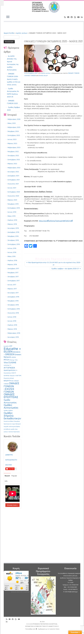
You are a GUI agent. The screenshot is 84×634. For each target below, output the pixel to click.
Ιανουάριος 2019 (13, 228)
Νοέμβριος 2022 (13, 151)
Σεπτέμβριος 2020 (14, 192)
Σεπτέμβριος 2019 (14, 208)
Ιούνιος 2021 (12, 188)
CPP (10, 346)
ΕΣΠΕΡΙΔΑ (6, 375)
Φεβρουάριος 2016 (14, 333)
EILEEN (8, 351)
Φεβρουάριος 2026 (14, 119)
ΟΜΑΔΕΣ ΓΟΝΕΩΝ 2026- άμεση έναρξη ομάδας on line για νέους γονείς (13, 79)
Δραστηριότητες (10, 370)
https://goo (43, 221)
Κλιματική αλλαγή (9, 378)
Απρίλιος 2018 (12, 260)
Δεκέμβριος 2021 (13, 176)
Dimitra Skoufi (43, 75)
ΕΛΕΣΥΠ (13, 373)
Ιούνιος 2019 (12, 212)
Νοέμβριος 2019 (13, 204)
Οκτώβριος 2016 (13, 305)
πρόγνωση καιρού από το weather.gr (20, 591)
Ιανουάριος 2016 (13, 337)
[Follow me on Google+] (75, 17)
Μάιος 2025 (12, 123)
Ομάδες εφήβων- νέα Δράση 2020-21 (66, 268)
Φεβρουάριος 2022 (14, 167)
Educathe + (12, 349)
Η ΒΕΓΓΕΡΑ (18, 375)
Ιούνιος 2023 (12, 139)
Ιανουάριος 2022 (13, 172)
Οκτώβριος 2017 (13, 276)
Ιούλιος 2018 (12, 248)
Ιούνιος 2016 (12, 321)
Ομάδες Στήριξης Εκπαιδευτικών (12, 416)
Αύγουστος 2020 (13, 196)
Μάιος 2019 (11, 216)
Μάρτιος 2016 (12, 329)
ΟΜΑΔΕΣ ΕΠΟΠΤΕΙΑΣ (11, 396)
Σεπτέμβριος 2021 (14, 180)
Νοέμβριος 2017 (13, 272)
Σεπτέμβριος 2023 (14, 135)
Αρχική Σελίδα (9, 33)
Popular (14, 476)
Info (6, 481)
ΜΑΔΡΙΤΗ (7, 381)
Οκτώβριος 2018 (13, 240)
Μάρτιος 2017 (12, 289)
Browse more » (12, 505)
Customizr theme (54, 629)
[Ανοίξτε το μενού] (8, 17)
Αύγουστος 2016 (13, 313)
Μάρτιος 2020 (12, 200)
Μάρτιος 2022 (12, 163)
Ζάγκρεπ (12, 375)
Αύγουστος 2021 (13, 184)
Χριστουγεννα (7, 424)
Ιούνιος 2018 (12, 252)
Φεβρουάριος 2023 (14, 147)
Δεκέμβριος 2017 (13, 268)
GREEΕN (13, 357)
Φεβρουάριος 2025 (14, 127)
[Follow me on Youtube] (79, 17)
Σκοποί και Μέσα (8, 421)
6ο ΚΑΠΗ (6, 346)
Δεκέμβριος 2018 (13, 232)
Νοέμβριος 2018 (13, 236)
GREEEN (9, 354)
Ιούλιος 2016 (12, 317)
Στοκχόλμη (17, 421)
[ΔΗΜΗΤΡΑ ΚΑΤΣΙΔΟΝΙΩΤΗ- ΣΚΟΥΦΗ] (12, 446)
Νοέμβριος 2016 (13, 301)
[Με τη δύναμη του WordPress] (36, 628)
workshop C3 (7, 365)
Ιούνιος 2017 (12, 284)
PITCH (6, 360)
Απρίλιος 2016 (12, 325)
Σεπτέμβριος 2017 (14, 280)
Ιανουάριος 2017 (13, 293)
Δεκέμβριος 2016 (13, 297)
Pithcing (12, 360)
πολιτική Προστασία (14, 431)
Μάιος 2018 (11, 256)
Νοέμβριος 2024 (13, 131)
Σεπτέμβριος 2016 (14, 309)
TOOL (16, 360)
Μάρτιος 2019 (12, 224)
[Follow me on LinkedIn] (7, 622)
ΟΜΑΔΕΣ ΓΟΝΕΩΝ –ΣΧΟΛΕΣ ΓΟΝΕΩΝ (11, 387)
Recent (7, 476)
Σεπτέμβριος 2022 (14, 159)
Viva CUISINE (10, 362)
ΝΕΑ (12, 381)
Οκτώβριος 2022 (13, 155)
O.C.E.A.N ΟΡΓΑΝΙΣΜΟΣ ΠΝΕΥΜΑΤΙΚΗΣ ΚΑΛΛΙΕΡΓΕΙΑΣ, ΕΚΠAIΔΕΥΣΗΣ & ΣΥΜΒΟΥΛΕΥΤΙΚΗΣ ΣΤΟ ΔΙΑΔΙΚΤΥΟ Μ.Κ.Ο (42, 625)
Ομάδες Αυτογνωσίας (11, 406)
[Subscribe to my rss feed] (65, 17)
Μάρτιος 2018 (12, 264)
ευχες (13, 424)
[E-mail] (69, 17)
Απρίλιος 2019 (12, 220)
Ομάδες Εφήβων (8, 410)
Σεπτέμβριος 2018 (14, 244)
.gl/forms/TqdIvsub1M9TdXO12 (59, 221)
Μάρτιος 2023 (12, 143)
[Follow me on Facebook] (72, 17)
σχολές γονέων (21, 33)
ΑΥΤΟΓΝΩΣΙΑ (9, 368)
